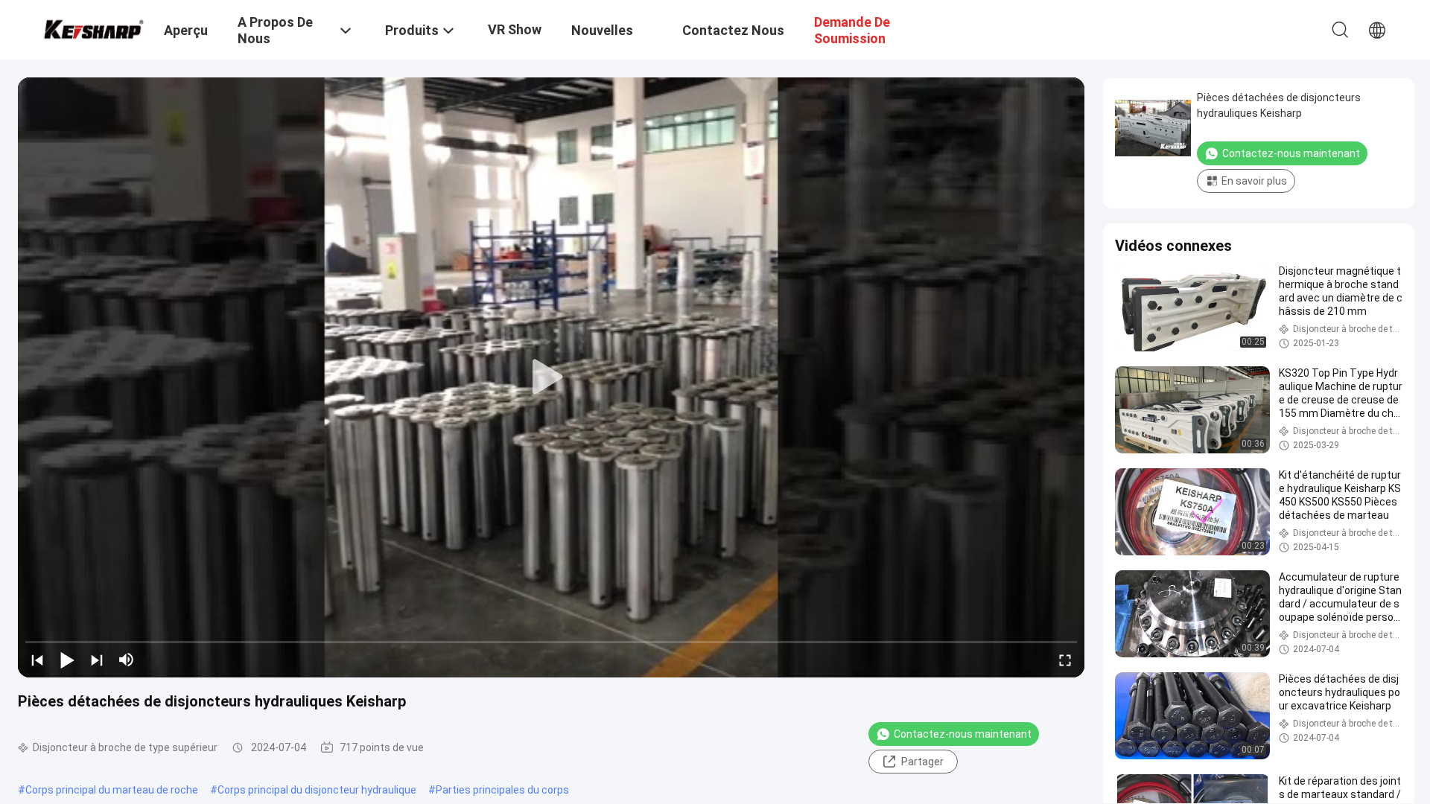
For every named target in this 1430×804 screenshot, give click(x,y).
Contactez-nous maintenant (963, 734)
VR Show (514, 29)
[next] (97, 659)
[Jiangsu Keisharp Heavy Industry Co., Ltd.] (93, 28)
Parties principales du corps (502, 790)
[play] (551, 377)
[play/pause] (67, 659)
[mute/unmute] (127, 659)
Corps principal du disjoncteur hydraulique (316, 790)
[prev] (37, 659)
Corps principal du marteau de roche (111, 790)
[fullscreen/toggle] (1065, 659)
